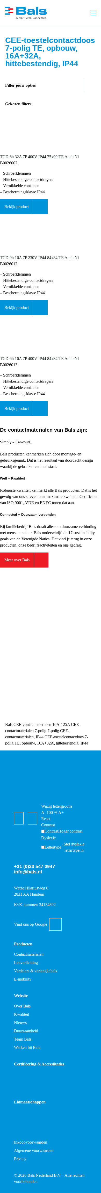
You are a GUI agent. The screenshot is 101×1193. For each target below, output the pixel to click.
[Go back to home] (26, 13)
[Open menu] (93, 13)
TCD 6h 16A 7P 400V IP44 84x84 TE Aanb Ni (39, 358)
